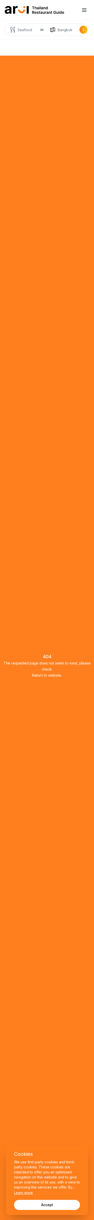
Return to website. (47, 675)
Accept (47, 1205)
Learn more (23, 1193)
